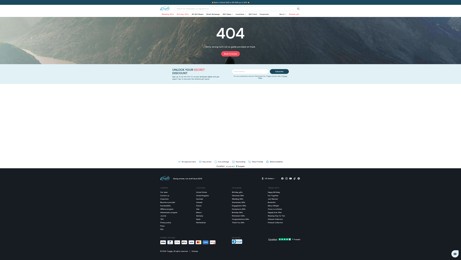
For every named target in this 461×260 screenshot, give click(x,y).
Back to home (230, 54)
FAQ (161, 229)
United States (201, 192)
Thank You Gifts (238, 222)
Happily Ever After (275, 212)
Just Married (273, 199)
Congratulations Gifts (240, 219)
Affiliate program (166, 209)
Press (162, 226)
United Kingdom (202, 196)
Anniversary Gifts (238, 202)
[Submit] (299, 8)
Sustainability (165, 206)
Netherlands (201, 222)
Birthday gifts (237, 192)
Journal (163, 216)
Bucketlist (272, 202)
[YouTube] (290, 178)
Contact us (164, 196)
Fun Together (273, 196)
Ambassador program (168, 212)
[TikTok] (295, 178)
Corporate (264, 14)
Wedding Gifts (168, 14)
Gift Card (253, 14)
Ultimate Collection (275, 219)
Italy (197, 209)
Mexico (199, 212)
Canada (199, 202)
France (198, 206)
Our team (164, 192)
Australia (199, 199)
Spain (198, 219)
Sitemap (195, 251)
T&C (162, 219)
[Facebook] (282, 178)
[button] (227, 14)
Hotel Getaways (213, 14)
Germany (199, 216)
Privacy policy (165, 222)
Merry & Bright (273, 206)
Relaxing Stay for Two (276, 216)
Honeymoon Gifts (239, 209)
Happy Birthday (274, 192)
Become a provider (167, 202)
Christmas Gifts (238, 196)
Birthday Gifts (183, 14)
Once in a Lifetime (275, 209)
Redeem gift (294, 14)
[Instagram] (286, 178)
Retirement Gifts (238, 216)
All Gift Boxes (197, 14)
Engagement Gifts (239, 206)
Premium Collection (275, 222)
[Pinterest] (299, 178)
